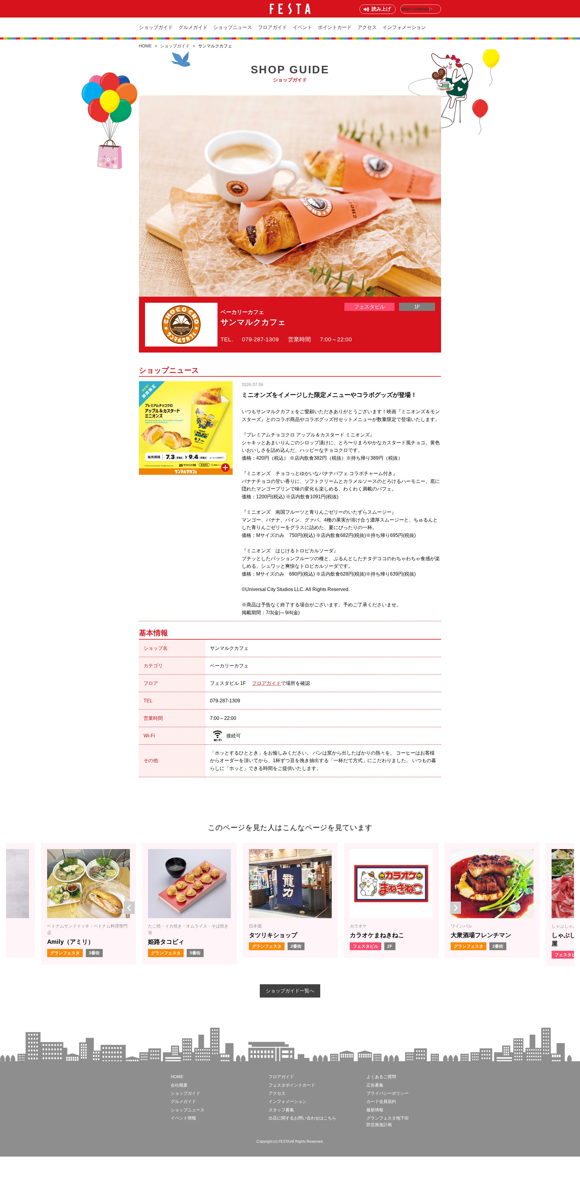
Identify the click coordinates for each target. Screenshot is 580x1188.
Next (453, 905)
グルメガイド (193, 27)
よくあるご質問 (381, 1076)
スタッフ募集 (281, 1109)
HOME (145, 45)
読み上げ (381, 8)
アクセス (367, 27)
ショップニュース (232, 27)
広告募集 (374, 1085)
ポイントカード (335, 27)
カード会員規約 (381, 1101)
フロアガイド (272, 27)
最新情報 (374, 1109)
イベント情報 (183, 1118)
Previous (127, 905)
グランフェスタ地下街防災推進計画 (387, 1121)
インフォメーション (404, 27)
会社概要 (179, 1085)
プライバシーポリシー (387, 1093)
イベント (302, 27)
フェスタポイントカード (292, 1085)
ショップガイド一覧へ (290, 990)
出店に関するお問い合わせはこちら (302, 1118)
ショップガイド (156, 27)
